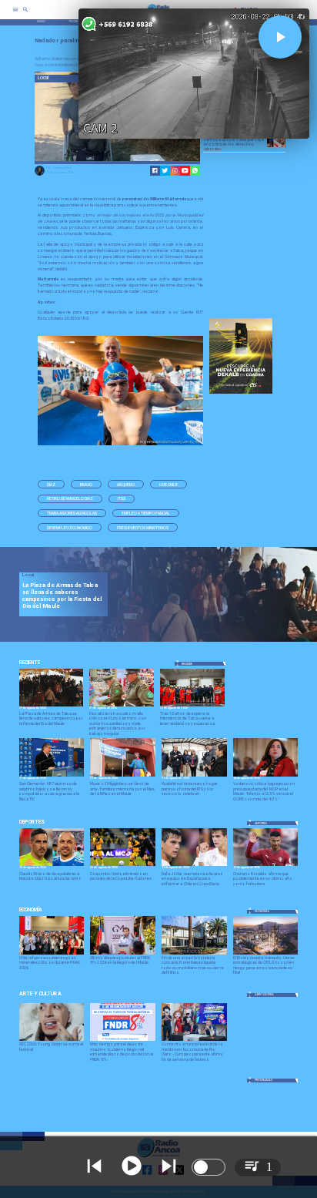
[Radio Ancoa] (25, 15)
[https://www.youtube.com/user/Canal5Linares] (185, 170)
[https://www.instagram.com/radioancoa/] (175, 170)
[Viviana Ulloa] (40, 175)
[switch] (208, 1167)
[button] (51, 484)
